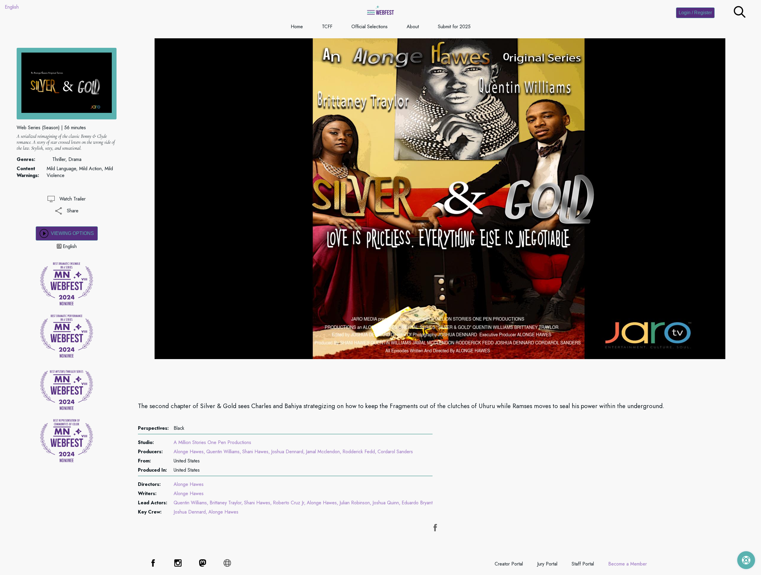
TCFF (327, 26)
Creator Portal (509, 563)
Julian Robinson (354, 502)
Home (297, 26)
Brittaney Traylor (225, 502)
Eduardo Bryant (417, 502)
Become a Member (627, 563)
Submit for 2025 (454, 26)
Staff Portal (583, 563)
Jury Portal (547, 563)
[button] (740, 16)
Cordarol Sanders (395, 451)
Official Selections (369, 26)
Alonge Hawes (189, 451)
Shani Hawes (255, 451)
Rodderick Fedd (358, 451)
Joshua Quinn (385, 502)
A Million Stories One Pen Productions (212, 442)
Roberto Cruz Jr (288, 502)
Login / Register (695, 12)
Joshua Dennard (287, 451)
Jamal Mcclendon (323, 451)
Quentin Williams (223, 451)
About (413, 26)
